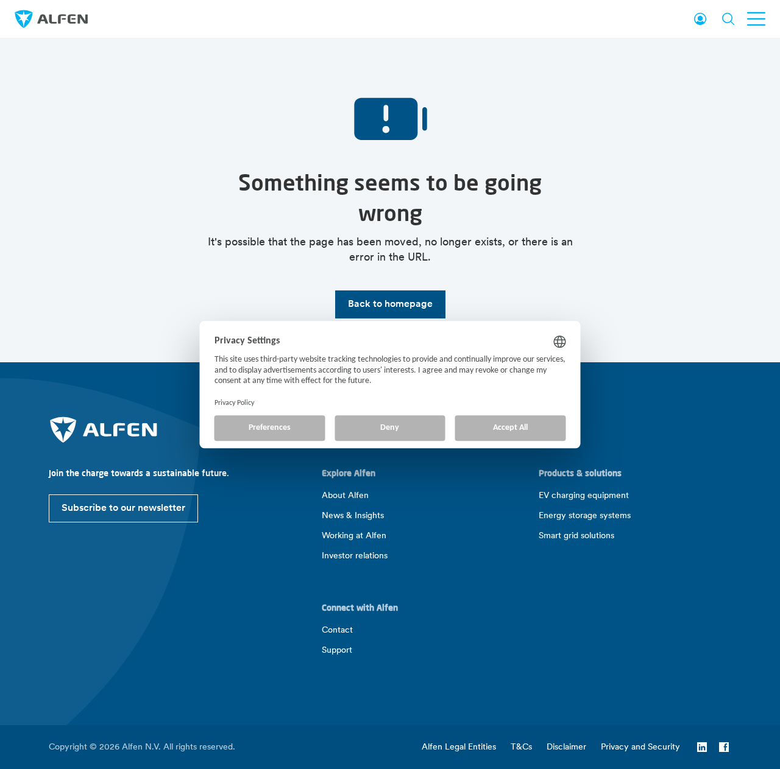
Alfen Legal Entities (459, 747)
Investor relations (355, 556)
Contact (337, 630)
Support (337, 650)
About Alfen (345, 495)
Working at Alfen (354, 536)
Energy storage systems (585, 516)
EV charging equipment (584, 495)
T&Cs (521, 747)
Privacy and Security (640, 747)
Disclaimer (566, 747)
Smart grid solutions (576, 536)
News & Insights (353, 516)
